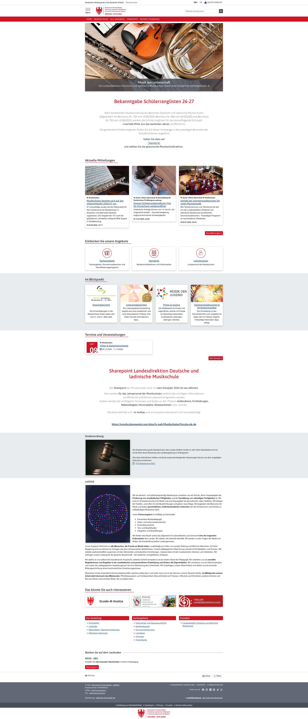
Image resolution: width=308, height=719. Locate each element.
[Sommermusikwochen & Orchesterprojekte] (207, 293)
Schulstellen (94, 623)
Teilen (207, 675)
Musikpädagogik (143, 626)
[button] (154, 84)
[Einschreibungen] (101, 293)
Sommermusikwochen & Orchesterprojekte (206, 306)
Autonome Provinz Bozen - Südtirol (105, 685)
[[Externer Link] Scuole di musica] (107, 601)
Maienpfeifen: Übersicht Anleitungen (104, 629)
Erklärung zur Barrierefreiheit (129, 705)
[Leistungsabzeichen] (136, 293)
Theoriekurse (141, 639)
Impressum (149, 705)
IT (201, 2)
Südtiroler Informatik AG (105, 698)
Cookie (169, 705)
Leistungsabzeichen (136, 304)
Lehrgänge (140, 633)
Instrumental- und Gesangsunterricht (151, 623)
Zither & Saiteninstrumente (114, 345)
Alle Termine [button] (215, 358)
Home (89, 19)
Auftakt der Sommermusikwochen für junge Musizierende (200, 202)
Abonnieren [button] (91, 667)
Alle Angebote (117, 19)
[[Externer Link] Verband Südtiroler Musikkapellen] (154, 601)
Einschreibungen (101, 304)
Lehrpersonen (201, 260)
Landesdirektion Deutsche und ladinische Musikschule (200, 624)
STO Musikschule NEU (145, 463)
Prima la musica (171, 304)
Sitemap (91, 675)
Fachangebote (107, 260)
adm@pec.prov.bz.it (97, 693)
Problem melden (215, 685)
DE (195, 2)
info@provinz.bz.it (98, 690)
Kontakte (201, 685)
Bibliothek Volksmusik (98, 633)
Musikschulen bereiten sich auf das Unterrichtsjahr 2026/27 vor (105, 202)
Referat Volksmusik (149, 19)
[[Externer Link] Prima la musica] (172, 293)
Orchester (140, 636)
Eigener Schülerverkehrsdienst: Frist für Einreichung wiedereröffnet (152, 204)
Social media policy (183, 705)
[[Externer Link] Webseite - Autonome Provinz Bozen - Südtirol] (111, 11)
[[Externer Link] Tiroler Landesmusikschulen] (201, 601)
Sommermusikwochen (145, 629)
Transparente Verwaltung (183, 685)
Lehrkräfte (93, 626)
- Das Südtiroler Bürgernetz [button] (204, 698)
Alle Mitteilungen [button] (213, 233)
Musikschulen (101, 19)
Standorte (132, 19)
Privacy (160, 705)
